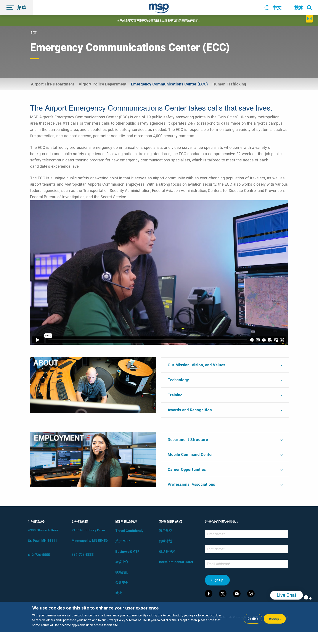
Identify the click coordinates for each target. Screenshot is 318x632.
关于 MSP (122, 541)
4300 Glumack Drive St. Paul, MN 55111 (43, 535)
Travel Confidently (129, 531)
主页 (33, 33)
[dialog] (159, 617)
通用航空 (165, 531)
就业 (118, 593)
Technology (178, 380)
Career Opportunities (187, 469)
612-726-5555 (39, 555)
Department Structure (188, 439)
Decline (252, 619)
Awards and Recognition (190, 410)
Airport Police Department (103, 84)
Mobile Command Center (191, 454)
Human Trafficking (229, 84)
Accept (275, 619)
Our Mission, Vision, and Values (196, 365)
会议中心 (121, 562)
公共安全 (121, 583)
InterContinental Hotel (176, 562)
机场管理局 (167, 551)
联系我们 (121, 572)
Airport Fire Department (52, 84)
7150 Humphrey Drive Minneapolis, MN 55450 (90, 535)
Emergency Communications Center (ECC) (169, 84)
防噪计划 (165, 541)
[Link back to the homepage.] (159, 9)
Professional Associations (191, 484)
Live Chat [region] (286, 595)
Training (175, 395)
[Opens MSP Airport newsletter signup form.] (309, 19)
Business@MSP (127, 551)
